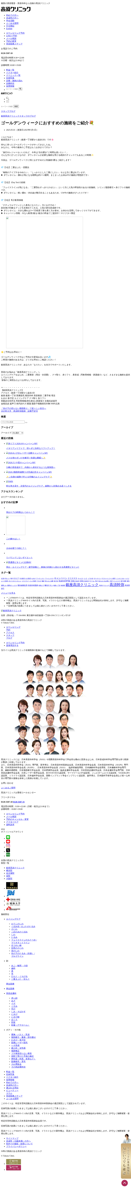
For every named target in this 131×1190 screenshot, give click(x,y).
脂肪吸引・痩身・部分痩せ (23, 1037)
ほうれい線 (16, 945)
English (9, 28)
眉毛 (128, 581)
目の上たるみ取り (104, 581)
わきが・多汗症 (18, 1040)
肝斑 (13, 1022)
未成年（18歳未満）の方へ (18, 1141)
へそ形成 (15, 1045)
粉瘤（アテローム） (20, 1025)
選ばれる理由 (12, 1088)
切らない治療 (49, 581)
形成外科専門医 (64, 581)
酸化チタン (49, 585)
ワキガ (39, 581)
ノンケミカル (120, 578)
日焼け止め (75, 581)
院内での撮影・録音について (19, 1144)
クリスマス (72, 578)
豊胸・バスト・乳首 (20, 1034)
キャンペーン (60, 578)
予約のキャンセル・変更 (17, 819)
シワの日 (90, 578)
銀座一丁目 (57, 585)
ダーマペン (97, 578)
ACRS (3, 578)
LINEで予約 (11, 36)
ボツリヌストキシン (15, 581)
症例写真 (10, 78)
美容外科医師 (33, 585)
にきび (14, 1014)
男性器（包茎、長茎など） (23, 1059)
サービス (80, 578)
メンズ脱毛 (32, 581)
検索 (16, 106)
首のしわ (15, 951)
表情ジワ (41, 585)
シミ (85, 578)
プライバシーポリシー (16, 1146)
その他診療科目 (18, 1067)
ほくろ (14, 1020)
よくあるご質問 (8, 788)
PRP (11, 578)
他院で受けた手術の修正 (22, 1056)
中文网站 (10, 26)
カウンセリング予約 (15, 33)
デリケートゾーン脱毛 (108, 578)
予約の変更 (11, 41)
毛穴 (96, 581)
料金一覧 (10, 70)
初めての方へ (12, 15)
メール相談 (11, 38)
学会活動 (10, 21)
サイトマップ (12, 1138)
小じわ (14, 929)
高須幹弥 (117, 585)
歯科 (13, 968)
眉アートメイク (115, 581)
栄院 (8, 876)
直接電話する (12, 645)
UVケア (16, 578)
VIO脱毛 (22, 578)
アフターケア (12, 822)
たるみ (14, 937)
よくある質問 (12, 23)
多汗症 (56, 581)
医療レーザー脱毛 (19, 1043)
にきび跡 (15, 1017)
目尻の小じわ (17, 948)
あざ (13, 1001)
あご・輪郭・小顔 (19, 966)
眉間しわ (4, 585)
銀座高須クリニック (82, 585)
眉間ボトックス (12, 585)
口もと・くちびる (19, 976)
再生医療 (10, 984)
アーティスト (40, 578)
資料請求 (10, 825)
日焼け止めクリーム (87, 581)
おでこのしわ (17, 924)
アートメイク (49, 578)
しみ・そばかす (18, 1011)
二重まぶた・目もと (20, 979)
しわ (13, 934)
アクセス (10, 632)
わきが (33, 578)
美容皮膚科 (11, 993)
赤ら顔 (14, 998)
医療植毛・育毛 (18, 1061)
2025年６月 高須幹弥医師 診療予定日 (19, 411)
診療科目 (10, 83)
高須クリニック (104, 585)
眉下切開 (123, 581)
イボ (13, 1003)
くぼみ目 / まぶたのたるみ (23, 926)
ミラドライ (25, 581)
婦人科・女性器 (18, 1048)
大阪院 (9, 878)
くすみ (14, 1006)
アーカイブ (6, 433)
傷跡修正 (15, 1051)
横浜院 (9, 870)
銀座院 (63, 585)
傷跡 (43, 581)
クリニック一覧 (13, 75)
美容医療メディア (14, 44)
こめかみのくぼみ (19, 932)
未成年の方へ (12, 18)
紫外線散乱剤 (23, 585)
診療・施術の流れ (14, 81)
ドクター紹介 (12, 73)
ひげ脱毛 (28, 578)
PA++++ (7, 578)
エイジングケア (13, 919)
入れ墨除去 (16, 1064)
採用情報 (10, 86)
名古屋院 (10, 873)
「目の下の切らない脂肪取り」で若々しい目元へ (23, 408)
